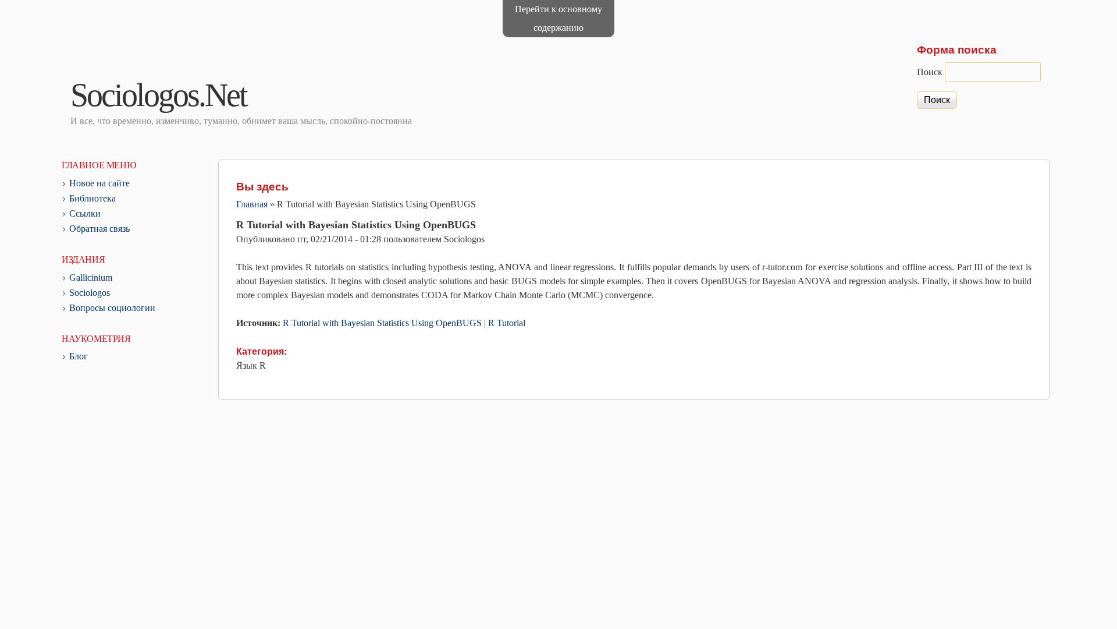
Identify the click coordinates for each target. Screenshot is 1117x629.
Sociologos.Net (158, 95)
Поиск (931, 72)
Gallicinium (90, 277)
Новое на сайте (99, 183)
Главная (252, 204)
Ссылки (85, 213)
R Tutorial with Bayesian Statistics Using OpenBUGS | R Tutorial (404, 323)
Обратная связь (99, 229)
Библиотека (92, 198)
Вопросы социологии (112, 308)
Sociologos (89, 293)
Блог (78, 356)
